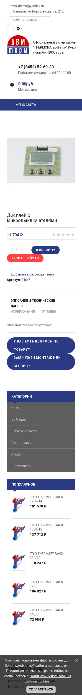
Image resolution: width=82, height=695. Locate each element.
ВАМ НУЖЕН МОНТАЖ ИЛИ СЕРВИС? (37, 362)
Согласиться (41, 689)
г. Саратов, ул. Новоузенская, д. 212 (37, 11)
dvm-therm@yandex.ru (27, 6)
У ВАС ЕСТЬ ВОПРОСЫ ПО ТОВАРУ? (36, 345)
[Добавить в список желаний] (30, 274)
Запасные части (24, 431)
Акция (16, 454)
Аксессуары (21, 443)
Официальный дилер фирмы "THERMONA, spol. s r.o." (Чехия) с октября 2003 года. (56, 47)
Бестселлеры (22, 466)
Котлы (16, 408)
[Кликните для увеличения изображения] (41, 160)
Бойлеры (18, 419)
